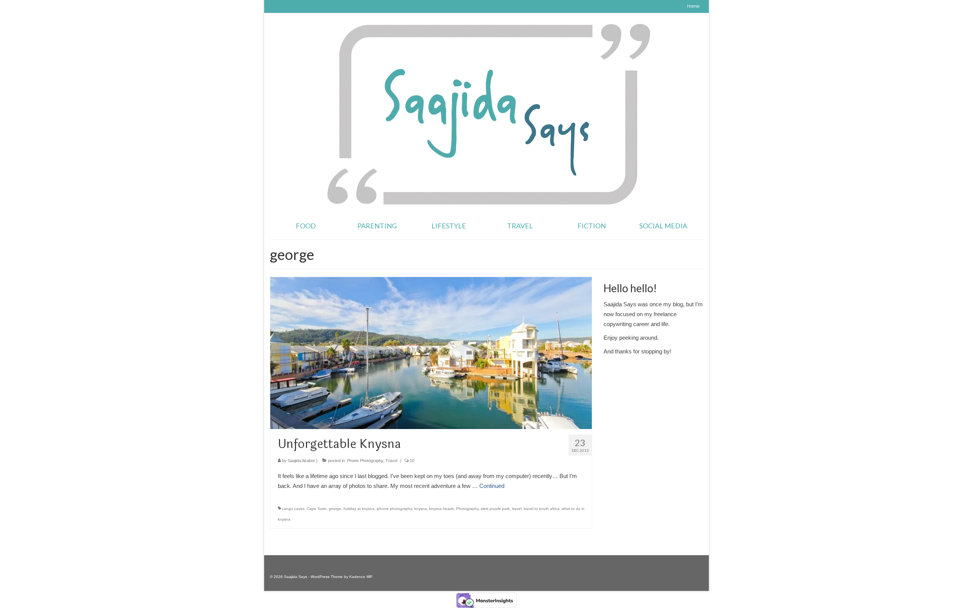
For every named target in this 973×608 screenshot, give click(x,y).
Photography (467, 509)
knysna (420, 509)
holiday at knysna (359, 509)
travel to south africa (541, 509)
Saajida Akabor (301, 460)
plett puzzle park (495, 509)
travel (516, 509)
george (335, 509)
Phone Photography (365, 460)
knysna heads (441, 509)
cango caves (293, 509)
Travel (391, 460)
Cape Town (316, 509)
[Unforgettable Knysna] (431, 352)
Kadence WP (360, 577)
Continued (491, 486)
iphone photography (394, 509)
